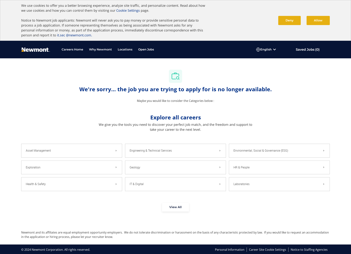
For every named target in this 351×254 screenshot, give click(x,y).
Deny (289, 20)
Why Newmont (100, 49)
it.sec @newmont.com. (74, 35)
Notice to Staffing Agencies (309, 250)
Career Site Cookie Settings (267, 250)
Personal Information (229, 250)
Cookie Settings (128, 10)
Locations (125, 49)
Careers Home (72, 49)
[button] (175, 207)
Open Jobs (146, 49)
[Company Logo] (35, 49)
